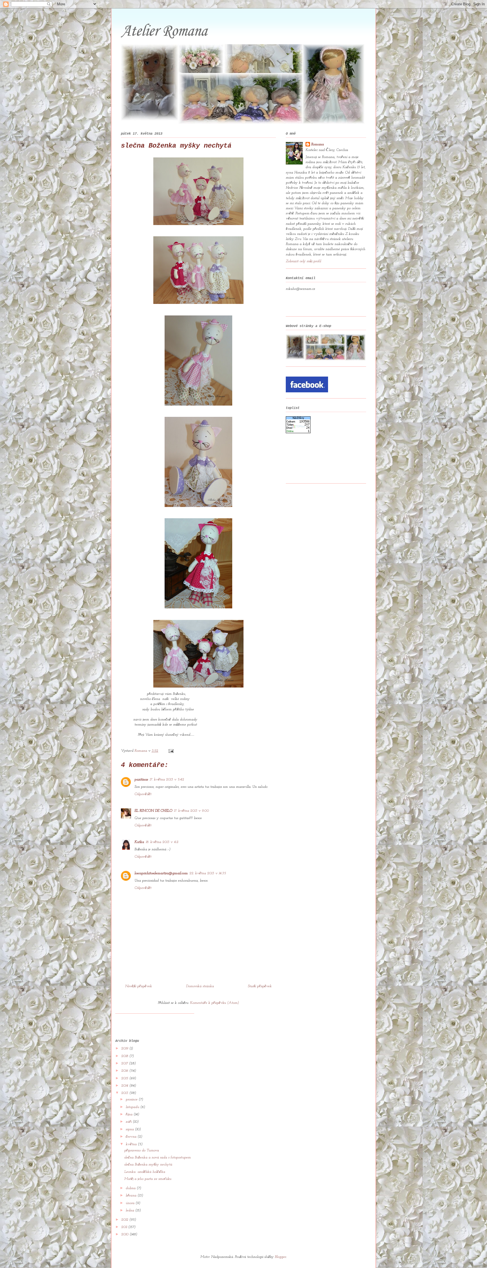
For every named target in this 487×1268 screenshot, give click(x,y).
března (132, 1195)
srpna (130, 1129)
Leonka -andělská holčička (144, 1172)
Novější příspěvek (138, 986)
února (131, 1203)
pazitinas (141, 779)
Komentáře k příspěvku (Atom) (214, 1003)
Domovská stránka (200, 986)
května (132, 1144)
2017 (125, 1063)
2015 (125, 1078)
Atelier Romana (164, 31)
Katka (139, 842)
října (130, 1114)
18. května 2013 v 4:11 (162, 842)
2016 (125, 1071)
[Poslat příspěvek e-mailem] (171, 751)
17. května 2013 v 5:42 (167, 779)
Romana (317, 144)
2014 (125, 1085)
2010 (125, 1234)
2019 (125, 1048)
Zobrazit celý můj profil (303, 261)
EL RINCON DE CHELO (153, 811)
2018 (125, 1056)
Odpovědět (142, 794)
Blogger (280, 1257)
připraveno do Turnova (141, 1150)
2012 (125, 1220)
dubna (131, 1188)
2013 (125, 1093)
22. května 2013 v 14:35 (207, 873)
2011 (124, 1227)
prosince (132, 1099)
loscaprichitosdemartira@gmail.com (161, 873)
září (129, 1122)
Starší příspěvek (260, 986)
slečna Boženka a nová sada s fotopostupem (157, 1157)
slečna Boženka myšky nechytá (148, 1164)
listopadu (133, 1107)
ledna (130, 1210)
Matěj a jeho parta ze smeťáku (147, 1179)
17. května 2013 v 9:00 (191, 811)
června (132, 1136)
